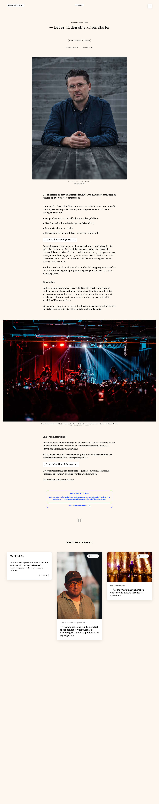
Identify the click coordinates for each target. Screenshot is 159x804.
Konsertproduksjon (75, 40)
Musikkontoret (16, 5)
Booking (87, 40)
